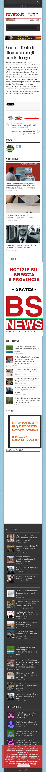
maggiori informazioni (29, 763)
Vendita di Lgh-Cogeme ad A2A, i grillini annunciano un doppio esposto (27, 614)
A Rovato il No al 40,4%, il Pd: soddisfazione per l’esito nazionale (19, 216)
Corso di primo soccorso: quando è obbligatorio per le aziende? (27, 685)
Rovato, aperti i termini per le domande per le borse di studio (27, 593)
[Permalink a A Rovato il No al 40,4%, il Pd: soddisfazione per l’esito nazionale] (23, 213)
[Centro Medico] (23, 21)
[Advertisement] (23, 506)
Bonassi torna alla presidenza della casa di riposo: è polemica (25, 559)
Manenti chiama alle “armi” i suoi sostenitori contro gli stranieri (27, 548)
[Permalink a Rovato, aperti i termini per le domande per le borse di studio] (10, 596)
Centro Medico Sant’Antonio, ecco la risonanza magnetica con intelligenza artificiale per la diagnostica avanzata (20, 186)
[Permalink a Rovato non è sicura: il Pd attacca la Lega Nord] (10, 582)
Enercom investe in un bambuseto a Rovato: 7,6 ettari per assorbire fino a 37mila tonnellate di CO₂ (27, 400)
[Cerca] (38, 2)
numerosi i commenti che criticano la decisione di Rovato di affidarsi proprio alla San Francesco (22, 91)
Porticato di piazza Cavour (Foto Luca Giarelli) (26, 623)
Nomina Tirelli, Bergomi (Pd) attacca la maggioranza (27, 568)
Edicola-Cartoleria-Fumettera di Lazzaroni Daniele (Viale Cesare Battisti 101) (27, 603)
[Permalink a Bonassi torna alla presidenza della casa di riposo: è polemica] (10, 562)
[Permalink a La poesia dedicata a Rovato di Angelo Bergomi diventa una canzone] (23, 242)
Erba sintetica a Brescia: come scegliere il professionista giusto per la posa (27, 349)
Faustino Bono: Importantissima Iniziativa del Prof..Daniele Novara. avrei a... (27, 715)
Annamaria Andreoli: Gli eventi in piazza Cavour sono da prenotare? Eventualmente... (27, 733)
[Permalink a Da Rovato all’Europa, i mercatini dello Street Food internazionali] (10, 637)
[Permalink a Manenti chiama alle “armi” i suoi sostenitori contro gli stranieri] (10, 552)
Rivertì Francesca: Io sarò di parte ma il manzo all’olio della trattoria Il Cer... (26, 724)
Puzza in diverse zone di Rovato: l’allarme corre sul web (23, 125)
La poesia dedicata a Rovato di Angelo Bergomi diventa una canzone (21, 246)
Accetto (23, 766)
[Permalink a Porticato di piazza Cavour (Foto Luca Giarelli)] (10, 628)
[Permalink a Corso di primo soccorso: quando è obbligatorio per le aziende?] (9, 384)
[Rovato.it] (23, 14)
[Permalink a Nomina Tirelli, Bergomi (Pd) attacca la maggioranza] (10, 573)
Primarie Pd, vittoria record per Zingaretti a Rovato (23, 132)
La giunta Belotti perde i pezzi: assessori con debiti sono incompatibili (26, 537)
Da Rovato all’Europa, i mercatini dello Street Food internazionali (26, 633)
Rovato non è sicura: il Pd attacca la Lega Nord (26, 577)
